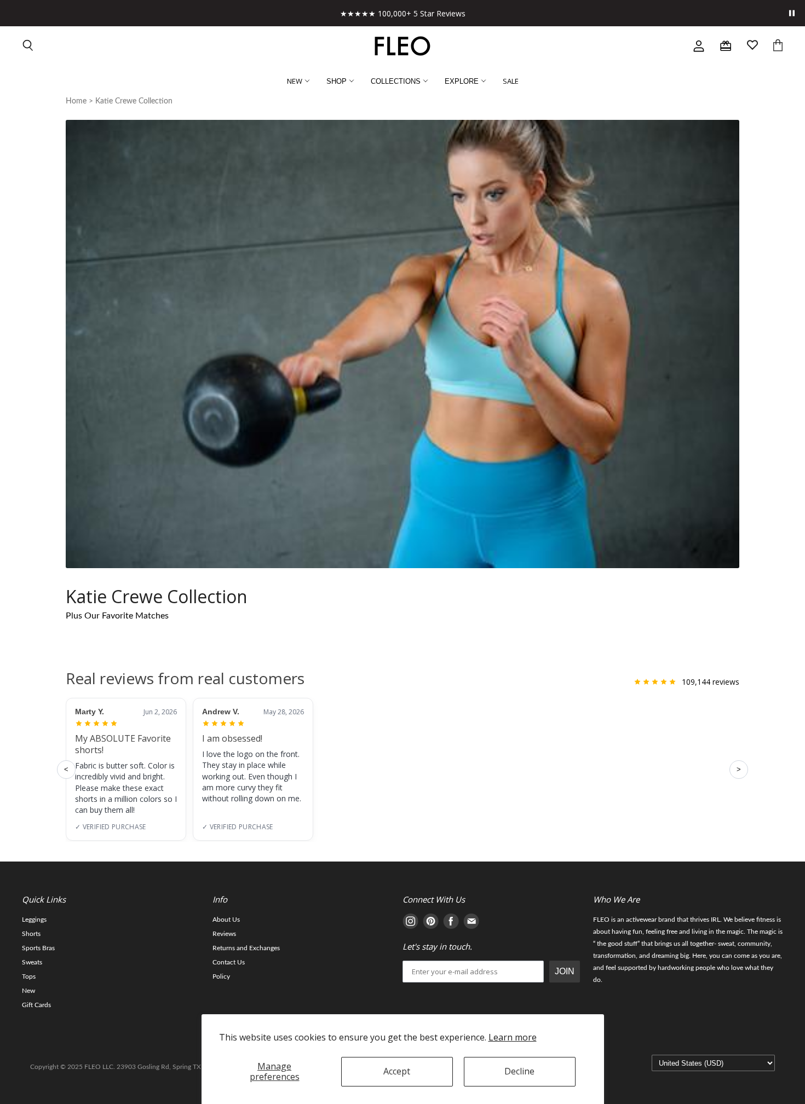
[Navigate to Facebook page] (451, 923)
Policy (221, 976)
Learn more (512, 1037)
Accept (396, 1071)
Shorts (31, 933)
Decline (519, 1071)
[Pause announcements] (792, 13)
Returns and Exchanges (246, 948)
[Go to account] (698, 46)
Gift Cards (36, 1005)
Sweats (32, 962)
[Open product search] (28, 46)
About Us (226, 919)
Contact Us (228, 962)
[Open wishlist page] (752, 46)
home (76, 101)
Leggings (34, 919)
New (28, 990)
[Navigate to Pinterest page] (431, 923)
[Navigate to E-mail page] (471, 923)
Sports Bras (38, 948)
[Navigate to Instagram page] (410, 923)
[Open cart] (778, 46)
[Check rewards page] (725, 46)
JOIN (564, 971)
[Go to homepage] (402, 46)
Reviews (224, 933)
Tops (29, 976)
